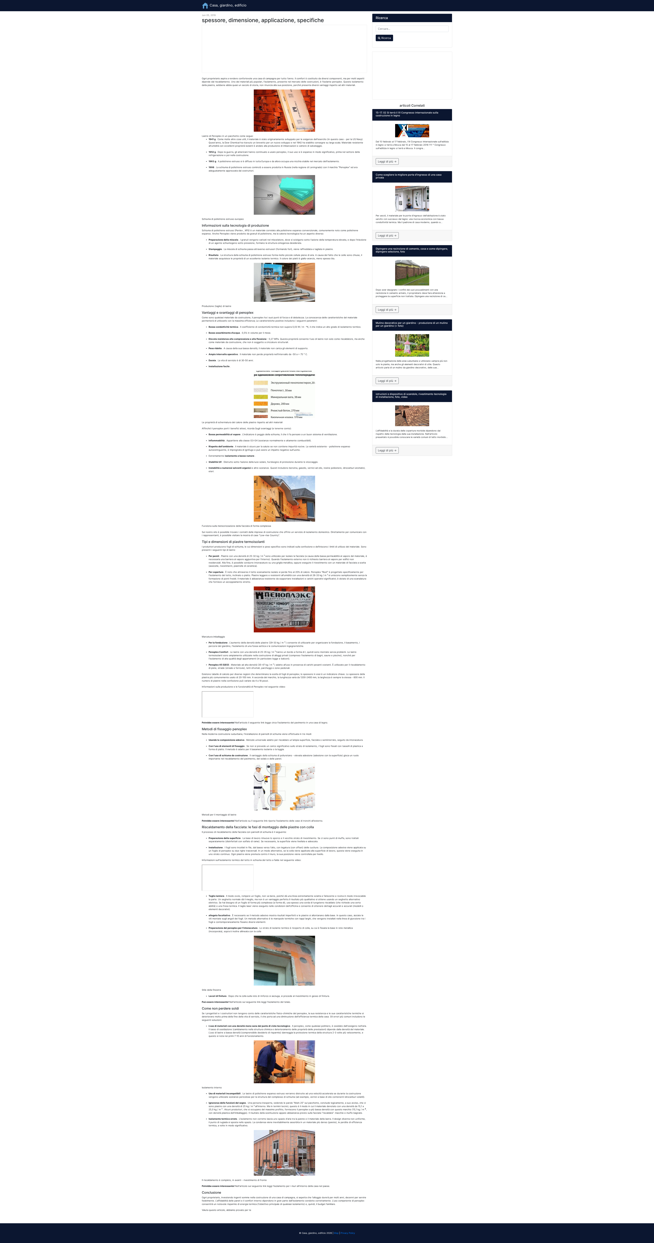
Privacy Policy (348, 1233)
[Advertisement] (284, 49)
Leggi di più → (387, 161)
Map (336, 1233)
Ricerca (385, 38)
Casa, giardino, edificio (227, 5)
